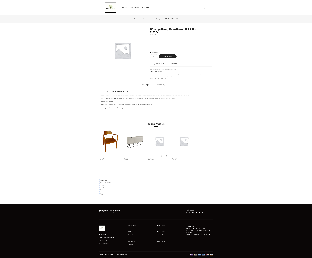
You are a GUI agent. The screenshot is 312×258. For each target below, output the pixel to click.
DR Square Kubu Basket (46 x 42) (211, 29)
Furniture (143, 19)
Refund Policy (161, 235)
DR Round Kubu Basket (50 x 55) (157, 156)
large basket (194, 74)
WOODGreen (164, 76)
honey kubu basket (184, 74)
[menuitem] (124, 7)
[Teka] (101, 184)
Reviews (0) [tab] (160, 85)
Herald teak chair (104, 156)
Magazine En (131, 238)
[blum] (101, 192)
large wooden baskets (204, 74)
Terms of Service (162, 238)
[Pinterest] (162, 78)
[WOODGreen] (110, 7)
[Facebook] (155, 78)
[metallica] (102, 188)
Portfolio (130, 244)
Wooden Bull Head (208, 29)
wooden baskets (155, 76)
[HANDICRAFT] (103, 180)
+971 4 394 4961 (205, 234)
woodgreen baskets (173, 76)
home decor (175, 74)
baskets (156, 74)
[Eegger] (101, 194)
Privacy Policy (161, 231)
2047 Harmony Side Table (179, 156)
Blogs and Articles (162, 241)
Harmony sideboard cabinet (131, 156)
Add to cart (168, 56)
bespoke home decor (165, 74)
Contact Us (190, 226)
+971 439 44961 (103, 243)
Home (136, 19)
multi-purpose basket (111, 98)
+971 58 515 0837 (103, 240)
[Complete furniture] (105, 182)
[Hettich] (101, 186)
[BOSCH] (101, 190)
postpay (138, 105)
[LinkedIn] (165, 78)
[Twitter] (158, 78)
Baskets (151, 19)
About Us (130, 235)
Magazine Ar (131, 241)
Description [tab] (147, 85)
